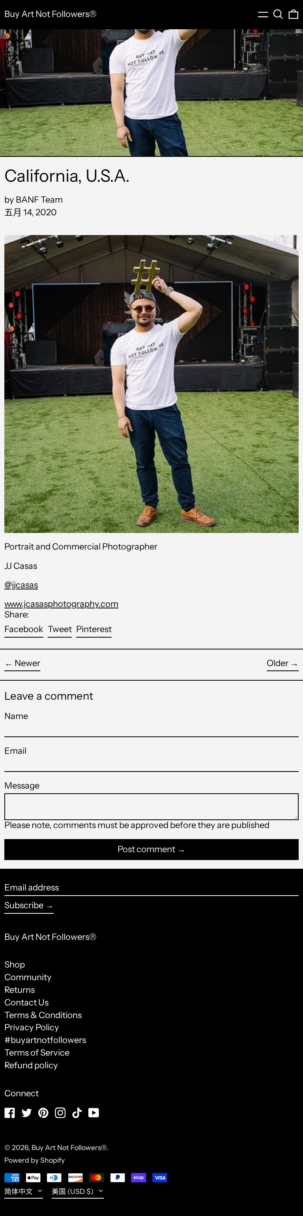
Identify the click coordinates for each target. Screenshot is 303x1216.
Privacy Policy (31, 1027)
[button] (278, 14)
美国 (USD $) (73, 1191)
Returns (19, 989)
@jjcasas (21, 585)
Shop (14, 964)
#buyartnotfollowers (45, 1040)
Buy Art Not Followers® (50, 14)
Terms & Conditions (43, 1015)
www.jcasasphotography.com (61, 604)
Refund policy (31, 1065)
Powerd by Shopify (34, 1160)
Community (28, 977)
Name (16, 716)
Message (21, 786)
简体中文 (19, 1191)
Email (15, 751)
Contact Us (26, 1002)
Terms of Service (36, 1052)
